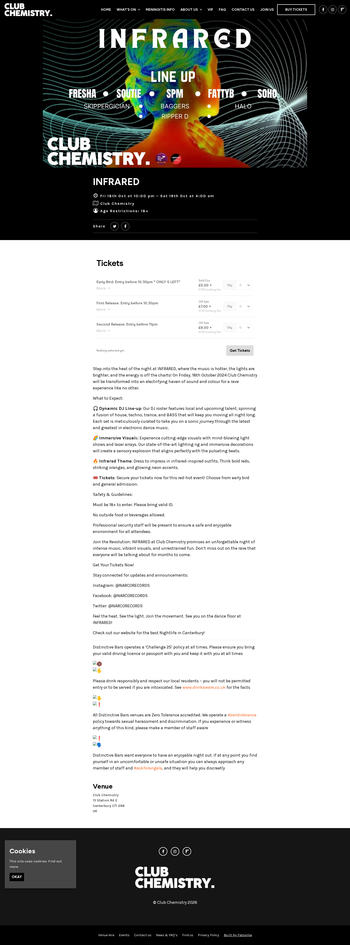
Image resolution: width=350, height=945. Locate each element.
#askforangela (148, 768)
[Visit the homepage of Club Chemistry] (28, 9)
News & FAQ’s (167, 935)
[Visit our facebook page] (323, 10)
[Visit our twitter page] (114, 226)
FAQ (222, 10)
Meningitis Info (160, 10)
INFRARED (116, 181)
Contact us (243, 10)
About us (189, 10)
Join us (267, 10)
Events (124, 935)
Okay (17, 877)
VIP (210, 10)
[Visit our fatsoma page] (342, 10)
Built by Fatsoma (238, 935)
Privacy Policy (208, 935)
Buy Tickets (296, 10)
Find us (187, 935)
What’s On (126, 10)
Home (106, 10)
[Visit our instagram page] (332, 10)
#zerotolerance (242, 715)
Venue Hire (106, 935)
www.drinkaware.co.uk (203, 687)
